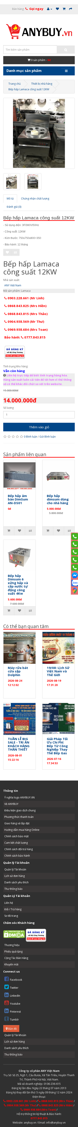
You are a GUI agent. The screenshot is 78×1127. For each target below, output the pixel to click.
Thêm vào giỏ (39, 427)
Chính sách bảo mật (16, 836)
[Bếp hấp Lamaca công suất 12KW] (39, 133)
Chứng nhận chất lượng (35, 198)
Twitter (14, 988)
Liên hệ (8, 903)
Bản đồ (12, 1028)
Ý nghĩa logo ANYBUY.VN (19, 797)
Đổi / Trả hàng (12, 909)
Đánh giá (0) (14, 207)
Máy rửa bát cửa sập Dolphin (18, 671)
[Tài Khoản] (50, 9)
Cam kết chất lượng (16, 843)
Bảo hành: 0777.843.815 (25, 337)
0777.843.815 (39, 1118)
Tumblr (14, 1019)
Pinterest (15, 1011)
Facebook (16, 980)
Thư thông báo (13, 889)
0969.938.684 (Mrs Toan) (27, 329)
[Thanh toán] (71, 9)
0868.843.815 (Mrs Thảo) (27, 314)
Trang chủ (14, 84)
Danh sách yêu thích (16, 882)
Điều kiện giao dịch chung (20, 810)
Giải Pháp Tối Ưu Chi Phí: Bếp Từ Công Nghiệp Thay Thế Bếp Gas (57, 746)
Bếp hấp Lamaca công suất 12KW (28, 89)
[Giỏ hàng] (64, 9)
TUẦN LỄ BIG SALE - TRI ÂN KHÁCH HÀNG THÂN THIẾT (18, 744)
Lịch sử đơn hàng (14, 876)
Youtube (15, 1003)
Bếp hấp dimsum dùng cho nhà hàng (58, 499)
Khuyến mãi (11, 964)
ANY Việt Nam (12, 285)
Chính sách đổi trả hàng (18, 849)
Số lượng (8, 408)
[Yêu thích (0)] (57, 9)
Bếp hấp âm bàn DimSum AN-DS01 (18, 499)
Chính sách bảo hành (17, 855)
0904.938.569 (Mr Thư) (25, 321)
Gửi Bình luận (47, 436)
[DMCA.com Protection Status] (14, 934)
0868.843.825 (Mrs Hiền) (27, 306)
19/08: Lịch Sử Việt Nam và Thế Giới (58, 671)
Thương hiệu (12, 945)
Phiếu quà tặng (13, 951)
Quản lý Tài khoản (15, 869)
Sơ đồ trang (11, 916)
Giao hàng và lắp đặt (16, 823)
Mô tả (10, 198)
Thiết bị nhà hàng (41, 84)
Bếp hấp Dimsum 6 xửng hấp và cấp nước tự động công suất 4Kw (18, 585)
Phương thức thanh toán (19, 817)
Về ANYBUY (11, 804)
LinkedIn (15, 996)
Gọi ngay (36, 8)
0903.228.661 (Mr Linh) (25, 298)
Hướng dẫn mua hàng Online (21, 830)
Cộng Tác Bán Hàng (16, 958)
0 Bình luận (30, 436)
